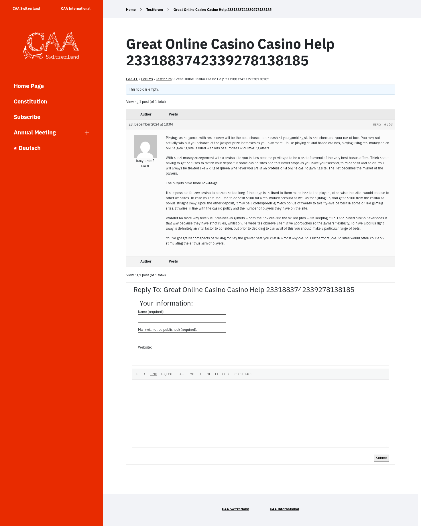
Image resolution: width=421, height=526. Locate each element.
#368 (388, 124)
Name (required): (151, 312)
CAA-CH (132, 79)
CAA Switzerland (26, 8)
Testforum (154, 9)
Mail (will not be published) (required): (167, 329)
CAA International (76, 8)
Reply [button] (377, 124)
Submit (381, 458)
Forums (147, 79)
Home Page (29, 86)
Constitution (30, 101)
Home (131, 9)
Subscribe (27, 117)
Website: (145, 347)
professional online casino (288, 168)
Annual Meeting (35, 132)
